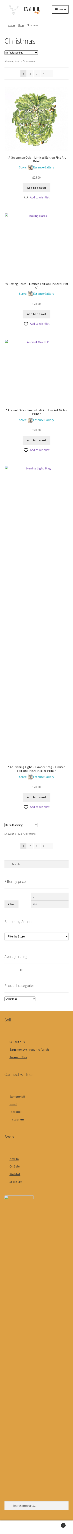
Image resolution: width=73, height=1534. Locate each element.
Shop (21, 25)
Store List (16, 1182)
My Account (12, 1527)
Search (36, 1527)
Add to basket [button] (36, 188)
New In (14, 1159)
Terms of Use (18, 1057)
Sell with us (17, 1042)
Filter (11, 904)
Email (13, 1104)
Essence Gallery (43, 167)
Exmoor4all (17, 1096)
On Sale (15, 1166)
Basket (56, 1524)
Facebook (16, 1112)
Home (11, 25)
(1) (14, 970)
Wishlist (15, 1174)
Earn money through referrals (29, 1049)
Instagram (17, 1119)
